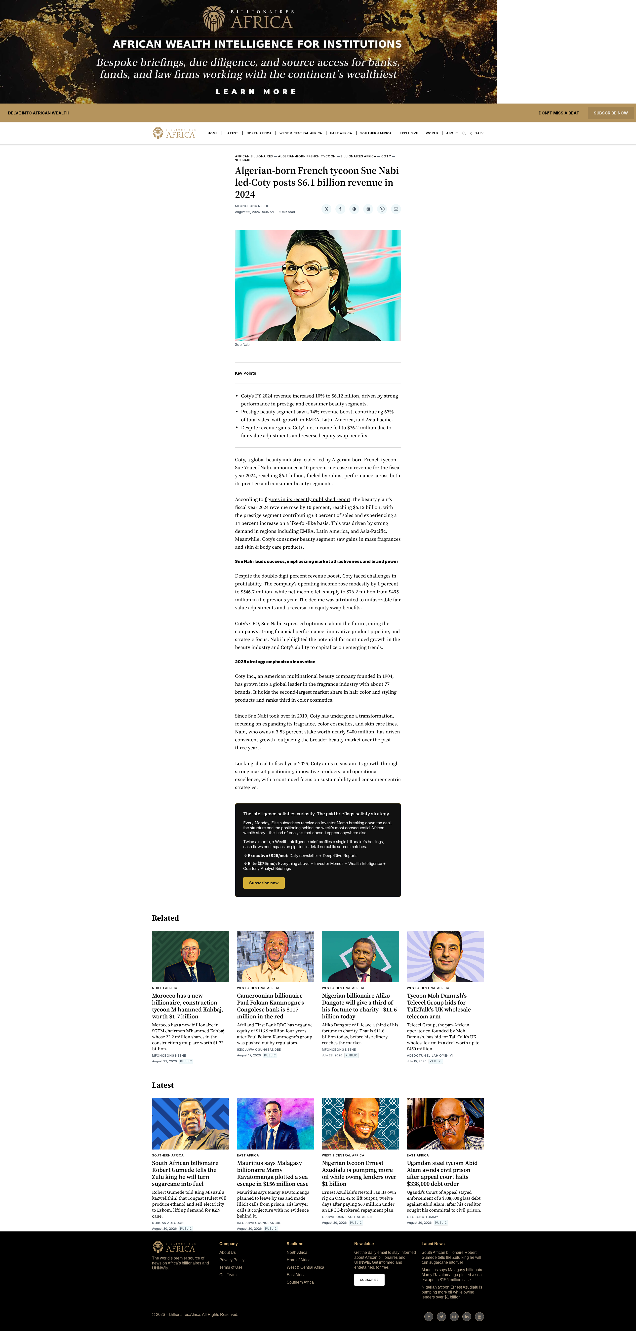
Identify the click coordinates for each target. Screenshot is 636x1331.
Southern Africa (376, 133)
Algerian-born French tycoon (307, 156)
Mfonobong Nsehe (252, 206)
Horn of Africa (299, 1260)
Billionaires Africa (358, 156)
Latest (232, 133)
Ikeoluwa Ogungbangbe (259, 1049)
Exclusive (409, 133)
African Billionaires (254, 156)
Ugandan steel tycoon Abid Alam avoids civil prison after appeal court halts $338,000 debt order (442, 1173)
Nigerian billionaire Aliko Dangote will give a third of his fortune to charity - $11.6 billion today (359, 1005)
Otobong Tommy (422, 1217)
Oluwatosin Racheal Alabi (347, 1217)
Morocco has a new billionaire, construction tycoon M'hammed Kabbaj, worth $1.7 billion (187, 1005)
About (452, 133)
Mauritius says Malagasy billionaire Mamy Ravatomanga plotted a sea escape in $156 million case (273, 1173)
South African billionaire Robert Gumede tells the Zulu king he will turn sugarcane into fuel (185, 1173)
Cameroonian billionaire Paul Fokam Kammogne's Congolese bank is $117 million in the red (270, 1005)
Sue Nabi (242, 160)
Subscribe (369, 1280)
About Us (227, 1252)
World (432, 133)
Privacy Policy (231, 1260)
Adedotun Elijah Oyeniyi (430, 1055)
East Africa (341, 133)
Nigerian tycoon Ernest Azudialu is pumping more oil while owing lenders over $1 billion (359, 1173)
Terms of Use (230, 1267)
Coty (386, 156)
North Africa (259, 133)
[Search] (464, 133)
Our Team (228, 1275)
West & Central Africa (300, 133)
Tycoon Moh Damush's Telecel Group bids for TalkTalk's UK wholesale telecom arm (439, 1005)
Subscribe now (611, 112)
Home (213, 133)
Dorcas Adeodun (168, 1223)
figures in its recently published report (307, 499)
